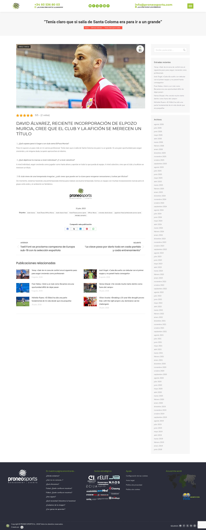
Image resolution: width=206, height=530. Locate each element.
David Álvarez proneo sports (78, 212)
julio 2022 (157, 296)
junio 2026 (158, 131)
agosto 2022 (159, 292)
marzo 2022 (158, 310)
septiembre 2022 (160, 289)
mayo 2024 (158, 221)
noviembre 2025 (160, 156)
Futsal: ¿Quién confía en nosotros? (59, 488)
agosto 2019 (159, 421)
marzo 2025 (158, 185)
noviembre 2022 (160, 281)
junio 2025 (158, 174)
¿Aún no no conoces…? (54, 480)
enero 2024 (158, 235)
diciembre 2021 (160, 321)
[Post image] (22, 274)
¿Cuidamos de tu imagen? (55, 505)
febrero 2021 (159, 356)
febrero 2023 (159, 274)
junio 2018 (158, 449)
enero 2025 (158, 192)
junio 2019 (158, 428)
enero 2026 (158, 149)
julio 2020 (157, 381)
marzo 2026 (158, 142)
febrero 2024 (159, 231)
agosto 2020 (159, 378)
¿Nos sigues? (51, 497)
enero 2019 (158, 446)
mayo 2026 (158, 135)
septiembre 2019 (160, 417)
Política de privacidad (134, 485)
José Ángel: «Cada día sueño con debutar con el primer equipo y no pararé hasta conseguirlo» (121, 272)
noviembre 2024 (160, 199)
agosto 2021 (159, 335)
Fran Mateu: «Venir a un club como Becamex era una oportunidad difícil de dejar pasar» (53, 285)
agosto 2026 (159, 124)
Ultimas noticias (23, 47)
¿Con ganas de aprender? (55, 509)
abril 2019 (158, 435)
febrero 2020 (159, 399)
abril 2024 (158, 224)
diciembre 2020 (160, 364)
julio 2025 (157, 171)
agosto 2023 (159, 253)
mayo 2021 (158, 346)
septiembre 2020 (160, 374)
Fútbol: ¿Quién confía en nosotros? (59, 492)
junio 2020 (158, 385)
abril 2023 (158, 267)
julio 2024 (157, 214)
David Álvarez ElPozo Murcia (45, 212)
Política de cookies (133, 489)
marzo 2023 (158, 271)
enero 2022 (158, 317)
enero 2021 (158, 360)
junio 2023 (158, 260)
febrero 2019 (159, 442)
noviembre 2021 (160, 324)
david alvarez (31, 212)
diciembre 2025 (160, 153)
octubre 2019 (159, 414)
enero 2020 (158, 403)
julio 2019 (157, 424)
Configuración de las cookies (137, 476)
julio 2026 (157, 128)
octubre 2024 (159, 203)
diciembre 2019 (160, 406)
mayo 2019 (158, 431)
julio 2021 (157, 339)
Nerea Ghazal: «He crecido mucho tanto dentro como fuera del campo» (120, 285)
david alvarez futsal (61, 212)
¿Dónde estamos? (52, 476)
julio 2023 (157, 256)
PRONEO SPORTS (80, 215)
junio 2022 (158, 299)
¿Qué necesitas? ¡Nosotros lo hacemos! (61, 501)
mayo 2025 (158, 178)
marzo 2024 (158, 228)
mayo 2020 (158, 389)
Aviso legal (130, 480)
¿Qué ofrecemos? (52, 484)
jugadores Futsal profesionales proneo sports (128, 212)
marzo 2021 (158, 353)
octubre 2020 (159, 371)
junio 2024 (158, 217)
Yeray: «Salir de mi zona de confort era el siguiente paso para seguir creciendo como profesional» (54, 272)
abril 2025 (158, 181)
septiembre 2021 (160, 331)
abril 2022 (158, 306)
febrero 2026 (159, 146)
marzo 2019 (158, 439)
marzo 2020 (158, 396)
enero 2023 (158, 278)
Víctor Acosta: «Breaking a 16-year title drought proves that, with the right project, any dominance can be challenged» (121, 300)
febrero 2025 (159, 189)
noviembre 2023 (160, 242)
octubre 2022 (159, 285)
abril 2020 (158, 392)
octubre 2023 (159, 246)
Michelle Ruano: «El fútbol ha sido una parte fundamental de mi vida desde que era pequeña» (52, 299)
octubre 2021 (159, 328)
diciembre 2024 (160, 196)
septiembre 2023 (160, 249)
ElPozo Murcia (92, 212)
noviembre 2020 (160, 367)
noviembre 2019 (160, 410)
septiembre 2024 (160, 206)
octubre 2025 (159, 160)
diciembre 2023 (160, 239)
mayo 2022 (158, 303)
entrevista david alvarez (105, 212)
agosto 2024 (159, 210)
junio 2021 (158, 342)
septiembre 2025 (160, 164)
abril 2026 (158, 139)
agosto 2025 (159, 167)
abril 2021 (158, 349)
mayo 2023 (158, 264)
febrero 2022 (159, 314)
